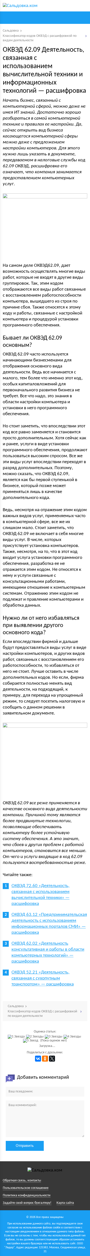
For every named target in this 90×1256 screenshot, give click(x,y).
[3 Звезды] (54, 1037)
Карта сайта (65, 1203)
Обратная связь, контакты (22, 1180)
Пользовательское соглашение (25, 1188)
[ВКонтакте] (38, 1059)
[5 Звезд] (31, 1041)
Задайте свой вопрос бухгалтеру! (27, 1203)
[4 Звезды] (73, 1037)
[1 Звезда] (17, 1037)
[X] (52, 1059)
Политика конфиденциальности (26, 1195)
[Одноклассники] (45, 1059)
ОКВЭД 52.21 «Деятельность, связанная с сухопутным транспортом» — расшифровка (43, 978)
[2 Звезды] (35, 1037)
